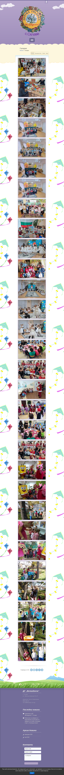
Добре (32, 773)
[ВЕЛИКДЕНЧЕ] (32, 450)
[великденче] (32, 470)
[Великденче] (32, 329)
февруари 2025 (28, 734)
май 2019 (27, 737)
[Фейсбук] (46, 1)
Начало (22, 50)
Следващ (42, 670)
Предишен (31, 670)
